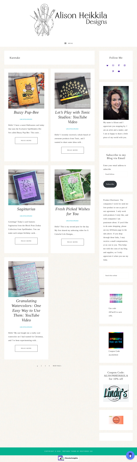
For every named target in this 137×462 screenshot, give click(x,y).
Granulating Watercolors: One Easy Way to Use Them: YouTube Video (26, 310)
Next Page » (57, 366)
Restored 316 (86, 451)
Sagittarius (26, 209)
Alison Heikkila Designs (68, 20)
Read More (26, 140)
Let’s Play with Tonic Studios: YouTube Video (72, 117)
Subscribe (110, 184)
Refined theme (70, 451)
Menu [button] (70, 43)
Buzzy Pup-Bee (26, 112)
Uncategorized (26, 119)
